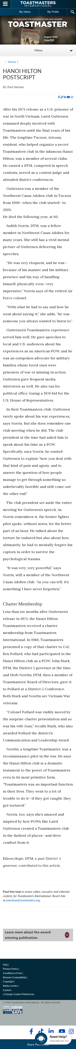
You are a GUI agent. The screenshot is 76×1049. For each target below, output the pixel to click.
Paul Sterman (15, 87)
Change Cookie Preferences (19, 994)
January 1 (13, 61)
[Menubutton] (5, 4)
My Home (24, 11)
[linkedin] (65, 97)
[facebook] (59, 97)
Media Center (10, 986)
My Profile (53, 11)
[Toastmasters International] (38, 4)
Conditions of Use (12, 973)
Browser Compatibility (14, 977)
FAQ (5, 964)
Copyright (8, 981)
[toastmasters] (38, 22)
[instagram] (72, 97)
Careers (7, 990)
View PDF (49, 39)
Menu (38, 50)
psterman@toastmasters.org (23, 900)
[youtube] (68, 97)
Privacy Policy (10, 969)
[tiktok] (62, 97)
